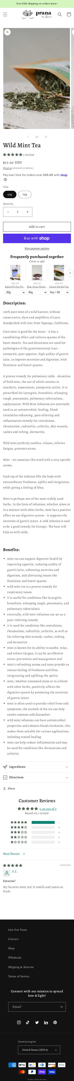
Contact (13, 939)
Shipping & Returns (21, 967)
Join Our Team (17, 930)
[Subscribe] (61, 1007)
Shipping (7, 168)
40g (9, 194)
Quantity (8, 203)
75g (25, 194)
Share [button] (11, 788)
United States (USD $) (35, 1050)
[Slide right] (46, 136)
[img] (12, 865)
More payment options (37, 248)
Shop (11, 948)
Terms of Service (19, 976)
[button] (5, 14)
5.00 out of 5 (47, 809)
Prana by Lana (40, 1079)
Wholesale (14, 958)
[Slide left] (27, 136)
